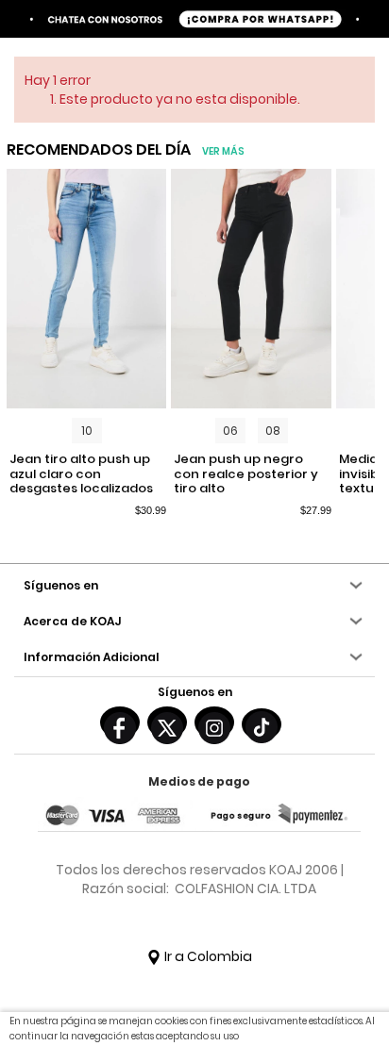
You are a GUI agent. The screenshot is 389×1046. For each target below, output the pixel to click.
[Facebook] (120, 722)
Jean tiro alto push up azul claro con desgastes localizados (81, 474)
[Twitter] (167, 722)
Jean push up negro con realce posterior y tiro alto (246, 474)
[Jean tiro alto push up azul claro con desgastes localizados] (87, 288)
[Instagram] (214, 722)
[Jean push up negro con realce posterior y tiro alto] (251, 288)
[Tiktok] (261, 724)
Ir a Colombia (206, 956)
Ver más (223, 151)
